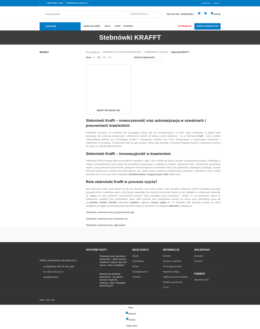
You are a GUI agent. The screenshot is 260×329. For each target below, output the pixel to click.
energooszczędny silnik (157, 174)
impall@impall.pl (50, 277)
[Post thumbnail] (91, 261)
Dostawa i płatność (172, 261)
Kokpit (135, 256)
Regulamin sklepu (171, 272)
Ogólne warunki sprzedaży (175, 277)
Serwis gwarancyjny (172, 266)
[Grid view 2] (118, 58)
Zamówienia (138, 261)
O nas (166, 287)
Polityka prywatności (172, 282)
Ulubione (136, 277)
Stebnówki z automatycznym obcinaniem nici (107, 219)
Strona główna (93, 52)
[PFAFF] (130, 234)
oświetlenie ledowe (137, 174)
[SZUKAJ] (157, 14)
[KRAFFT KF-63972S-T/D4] (108, 87)
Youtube (198, 261)
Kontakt (166, 256)
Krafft (200, 136)
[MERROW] (182, 234)
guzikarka (134, 202)
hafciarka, (113, 202)
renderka (93, 202)
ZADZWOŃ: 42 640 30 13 (77, 3)
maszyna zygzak (158, 202)
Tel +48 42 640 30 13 (53, 272)
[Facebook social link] (193, 3)
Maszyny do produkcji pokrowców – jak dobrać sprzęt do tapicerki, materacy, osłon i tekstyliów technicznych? (113, 280)
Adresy (135, 266)
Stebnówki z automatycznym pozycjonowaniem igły (110, 212)
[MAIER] (207, 234)
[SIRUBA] (52, 234)
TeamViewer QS (201, 280)
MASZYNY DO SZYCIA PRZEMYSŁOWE (122, 52)
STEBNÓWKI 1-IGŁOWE (156, 52)
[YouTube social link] (197, 3)
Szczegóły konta (139, 272)
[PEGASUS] (156, 234)
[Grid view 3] (122, 58)
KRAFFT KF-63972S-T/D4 (108, 110)
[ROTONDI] (78, 234)
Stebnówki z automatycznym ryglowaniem (105, 225)
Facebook (198, 256)
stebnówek (173, 206)
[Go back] (95, 37)
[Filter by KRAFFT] (49, 60)
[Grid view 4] (127, 58)
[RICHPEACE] (104, 234)
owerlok (103, 202)
